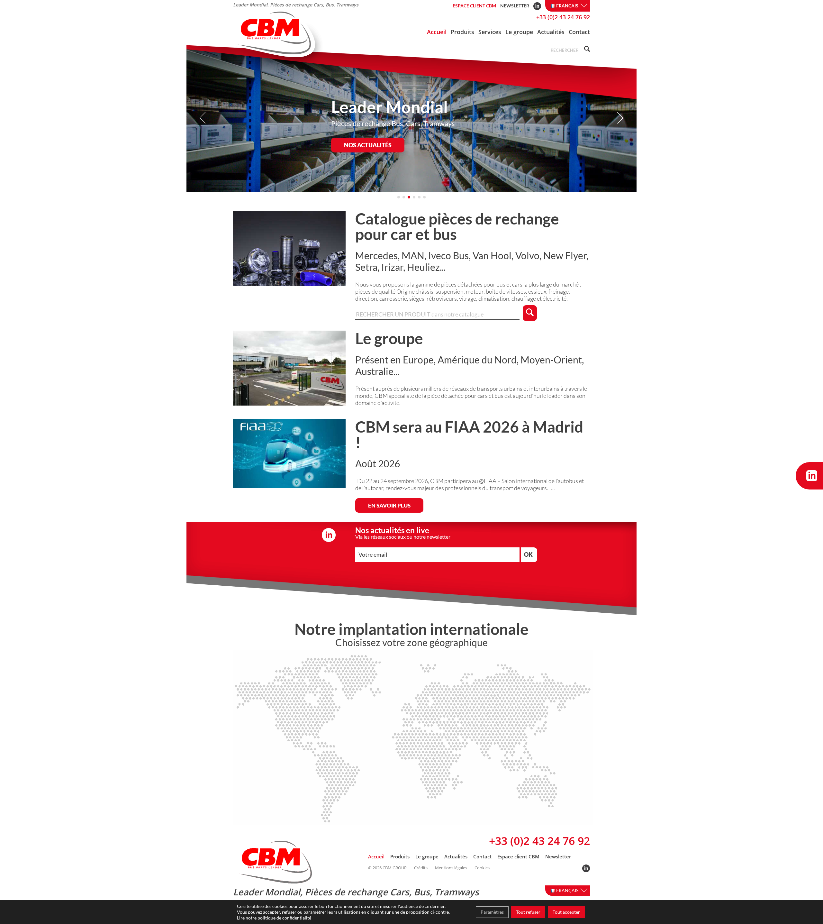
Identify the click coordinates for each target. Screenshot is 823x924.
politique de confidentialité (284, 917)
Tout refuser (528, 912)
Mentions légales (451, 868)
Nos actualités (368, 145)
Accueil (437, 32)
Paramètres (492, 912)
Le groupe (519, 32)
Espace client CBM (474, 5)
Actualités (551, 32)
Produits (462, 32)
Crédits (421, 868)
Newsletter (514, 5)
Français (567, 5)
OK (528, 554)
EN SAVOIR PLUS (389, 505)
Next (620, 118)
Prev (203, 118)
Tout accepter (566, 912)
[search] (586, 50)
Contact (579, 32)
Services (489, 32)
